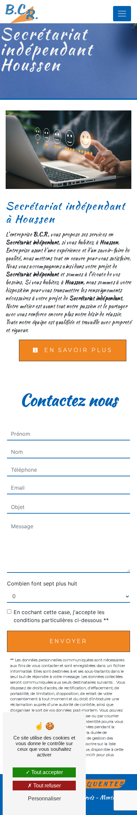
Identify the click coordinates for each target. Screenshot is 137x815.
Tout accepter (46, 772)
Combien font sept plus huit (42, 583)
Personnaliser (44, 798)
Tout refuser (46, 785)
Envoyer (69, 641)
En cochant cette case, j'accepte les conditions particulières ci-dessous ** (61, 616)
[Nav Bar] (122, 13)
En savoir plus (77, 350)
